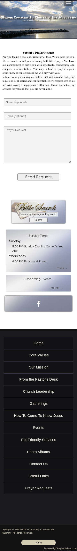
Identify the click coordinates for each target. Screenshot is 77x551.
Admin (39, 542)
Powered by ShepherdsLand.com (60, 548)
